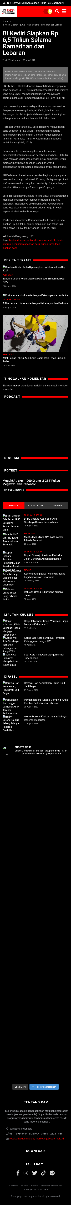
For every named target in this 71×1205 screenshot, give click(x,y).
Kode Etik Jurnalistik (30, 1186)
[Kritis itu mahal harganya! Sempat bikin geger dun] (13, 992)
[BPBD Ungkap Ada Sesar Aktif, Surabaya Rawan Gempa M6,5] (12, 522)
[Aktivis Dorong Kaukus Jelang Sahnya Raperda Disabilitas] (12, 723)
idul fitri (52, 240)
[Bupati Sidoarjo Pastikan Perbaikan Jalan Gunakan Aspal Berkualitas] (12, 561)
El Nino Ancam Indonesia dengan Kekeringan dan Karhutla (35, 303)
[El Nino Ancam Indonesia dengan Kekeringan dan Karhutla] (35, 295)
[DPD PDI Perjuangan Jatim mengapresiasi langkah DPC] (35, 831)
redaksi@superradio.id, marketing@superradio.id (36, 1138)
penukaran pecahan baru (26, 244)
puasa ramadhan (50, 244)
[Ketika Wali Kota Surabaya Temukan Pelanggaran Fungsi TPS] (12, 644)
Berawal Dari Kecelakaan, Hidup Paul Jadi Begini (38, 3)
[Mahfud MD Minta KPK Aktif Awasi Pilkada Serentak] (12, 539)
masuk (16, 385)
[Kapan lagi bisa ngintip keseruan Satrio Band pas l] (57, 803)
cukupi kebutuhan (37, 240)
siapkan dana (10, 248)
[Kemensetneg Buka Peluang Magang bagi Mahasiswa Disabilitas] (12, 577)
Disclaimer (14, 1186)
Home (5, 21)
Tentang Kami (29, 1189)
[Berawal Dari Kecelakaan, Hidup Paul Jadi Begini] (12, 688)
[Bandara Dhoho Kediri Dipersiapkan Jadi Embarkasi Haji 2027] (35, 268)
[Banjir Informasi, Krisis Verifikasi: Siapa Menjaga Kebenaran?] (12, 627)
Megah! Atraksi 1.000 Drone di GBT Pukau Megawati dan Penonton (31, 482)
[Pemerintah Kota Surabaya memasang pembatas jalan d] (35, 976)
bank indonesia (17, 240)
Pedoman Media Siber (51, 1186)
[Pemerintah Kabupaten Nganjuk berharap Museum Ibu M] (13, 821)
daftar (30, 385)
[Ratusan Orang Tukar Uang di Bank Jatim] (12, 594)
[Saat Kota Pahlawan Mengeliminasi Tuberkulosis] (12, 660)
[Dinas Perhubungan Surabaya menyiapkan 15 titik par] (57, 963)
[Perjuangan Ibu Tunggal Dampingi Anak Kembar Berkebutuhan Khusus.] (12, 708)
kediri (60, 240)
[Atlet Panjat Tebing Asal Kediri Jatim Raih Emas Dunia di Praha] (35, 333)
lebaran (7, 244)
